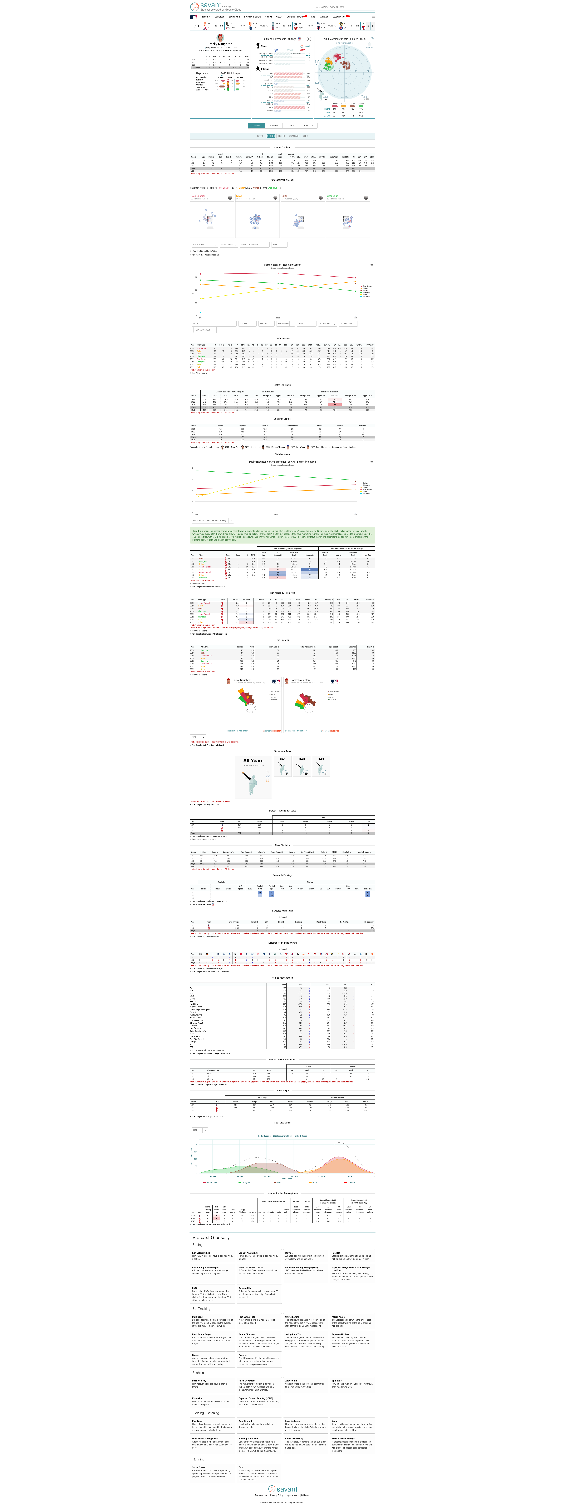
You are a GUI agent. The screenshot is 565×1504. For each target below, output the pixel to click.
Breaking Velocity (196, 1020)
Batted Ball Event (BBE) (251, 1267)
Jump (335, 1420)
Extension (197, 1398)
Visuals (279, 16)
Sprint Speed (199, 1467)
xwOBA (193, 1001)
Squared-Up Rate (340, 1334)
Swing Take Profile (202, 90)
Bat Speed (197, 1316)
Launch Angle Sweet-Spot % (200, 1009)
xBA (191, 991)
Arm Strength (245, 1420)
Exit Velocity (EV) (201, 1252)
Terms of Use (261, 1495)
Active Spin (291, 1380)
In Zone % (193, 1025)
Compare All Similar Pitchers (344, 447)
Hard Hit (336, 1252)
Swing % (193, 1042)
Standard (274, 126)
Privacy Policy (277, 1495)
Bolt (241, 1467)
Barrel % (193, 1012)
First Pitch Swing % (197, 1039)
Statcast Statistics (282, 147)
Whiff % (193, 1034)
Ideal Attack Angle (201, 1334)
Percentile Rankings (282, 875)
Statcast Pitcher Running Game (282, 1193)
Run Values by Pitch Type (282, 592)
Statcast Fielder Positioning (282, 1059)
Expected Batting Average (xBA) (301, 1267)
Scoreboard (234, 16)
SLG (191, 993)
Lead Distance (292, 1420)
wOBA (192, 999)
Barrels (289, 1252)
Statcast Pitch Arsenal (282, 179)
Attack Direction (247, 1334)
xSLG (192, 996)
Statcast (256, 126)
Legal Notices (292, 1495)
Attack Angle (338, 1316)
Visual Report (200, 82)
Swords (242, 1355)
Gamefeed (219, 16)
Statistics (324, 16)
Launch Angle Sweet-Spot (205, 1267)
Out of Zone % (195, 1028)
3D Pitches (199, 85)
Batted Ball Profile (282, 384)
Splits (291, 126)
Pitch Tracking (283, 338)
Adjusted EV (245, 1287)
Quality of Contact (282, 418)
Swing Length (292, 1316)
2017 (205, 50)
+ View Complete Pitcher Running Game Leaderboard (210, 1224)
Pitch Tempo (282, 1090)
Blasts (195, 1355)
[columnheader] (194, 155)
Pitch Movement (282, 454)
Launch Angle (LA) (248, 1252)
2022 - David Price (232, 447)
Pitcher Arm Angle (282, 751)
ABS (313, 16)
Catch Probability (294, 1438)
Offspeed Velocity (196, 1023)
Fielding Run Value (248, 1438)
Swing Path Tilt (293, 1334)
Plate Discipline (282, 845)
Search (268, 16)
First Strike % (195, 1036)
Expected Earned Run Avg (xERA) (256, 1398)
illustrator (206, 16)
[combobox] (344, 6)
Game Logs (308, 126)
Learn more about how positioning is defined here (208, 1084)
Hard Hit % (194, 1004)
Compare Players (295, 16)
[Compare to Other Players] (299, 38)
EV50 (194, 1287)
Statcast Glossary (211, 1237)
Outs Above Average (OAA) (205, 1438)
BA (191, 988)
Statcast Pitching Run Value (282, 810)
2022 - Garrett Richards (320, 447)
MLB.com (305, 1495)
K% (191, 1044)
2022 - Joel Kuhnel (253, 447)
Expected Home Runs (282, 910)
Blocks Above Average (343, 1438)
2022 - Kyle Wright (298, 447)
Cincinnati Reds (225, 50)
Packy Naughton (220, 44)
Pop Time (197, 1420)
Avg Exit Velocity (196, 1007)
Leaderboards (341, 16)
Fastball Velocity (196, 1017)
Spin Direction (282, 640)
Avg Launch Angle (196, 1015)
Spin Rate (337, 1380)
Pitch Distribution (282, 1122)
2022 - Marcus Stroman (275, 447)
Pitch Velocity (199, 1380)
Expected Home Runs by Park (282, 942)
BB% (191, 1047)
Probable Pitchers (252, 16)
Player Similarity (201, 87)
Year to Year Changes (282, 977)
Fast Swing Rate (247, 1316)
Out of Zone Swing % (198, 1031)
